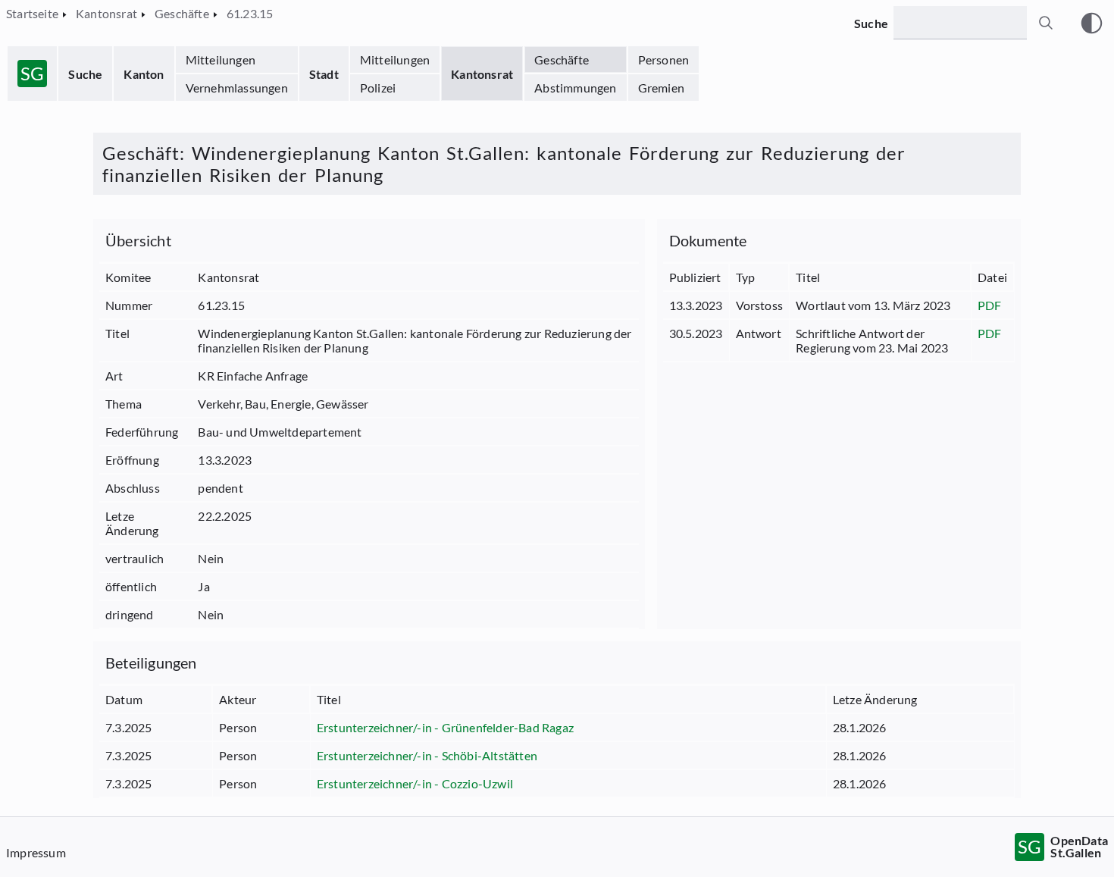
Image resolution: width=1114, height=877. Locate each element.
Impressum (36, 852)
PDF (990, 305)
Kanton (144, 74)
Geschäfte (561, 59)
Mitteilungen (220, 59)
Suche (85, 74)
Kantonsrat (482, 74)
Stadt (324, 74)
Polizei (378, 87)
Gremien (661, 87)
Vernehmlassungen (237, 87)
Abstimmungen (575, 87)
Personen (664, 59)
